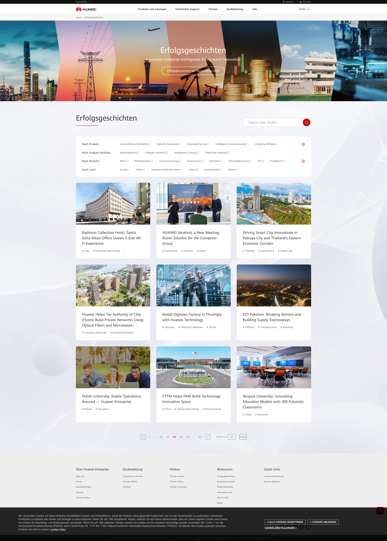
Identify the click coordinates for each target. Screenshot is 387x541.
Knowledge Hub (224, 492)
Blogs (219, 503)
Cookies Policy (57, 529)
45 (181, 436)
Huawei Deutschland (274, 476)
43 (167, 436)
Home (79, 17)
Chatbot (127, 487)
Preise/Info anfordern (133, 476)
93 (199, 436)
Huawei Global (83, 497)
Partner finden (176, 481)
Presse (79, 481)
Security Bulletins (272, 481)
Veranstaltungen (83, 487)
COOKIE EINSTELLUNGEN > (281, 527)
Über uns (80, 476)
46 (187, 436)
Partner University (178, 487)
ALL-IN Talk (222, 497)
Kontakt (79, 492)
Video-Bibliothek (225, 487)
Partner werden (177, 476)
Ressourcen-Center (226, 481)
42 (161, 436)
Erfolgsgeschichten (226, 476)
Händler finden (130, 481)
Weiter (243, 436)
